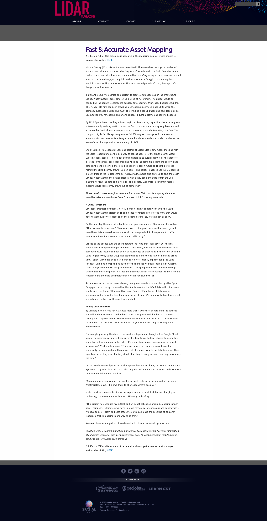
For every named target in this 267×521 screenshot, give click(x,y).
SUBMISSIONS (159, 21)
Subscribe (189, 21)
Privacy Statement (107, 510)
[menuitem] (77, 22)
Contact (103, 21)
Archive (76, 21)
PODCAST (130, 21)
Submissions (123, 510)
